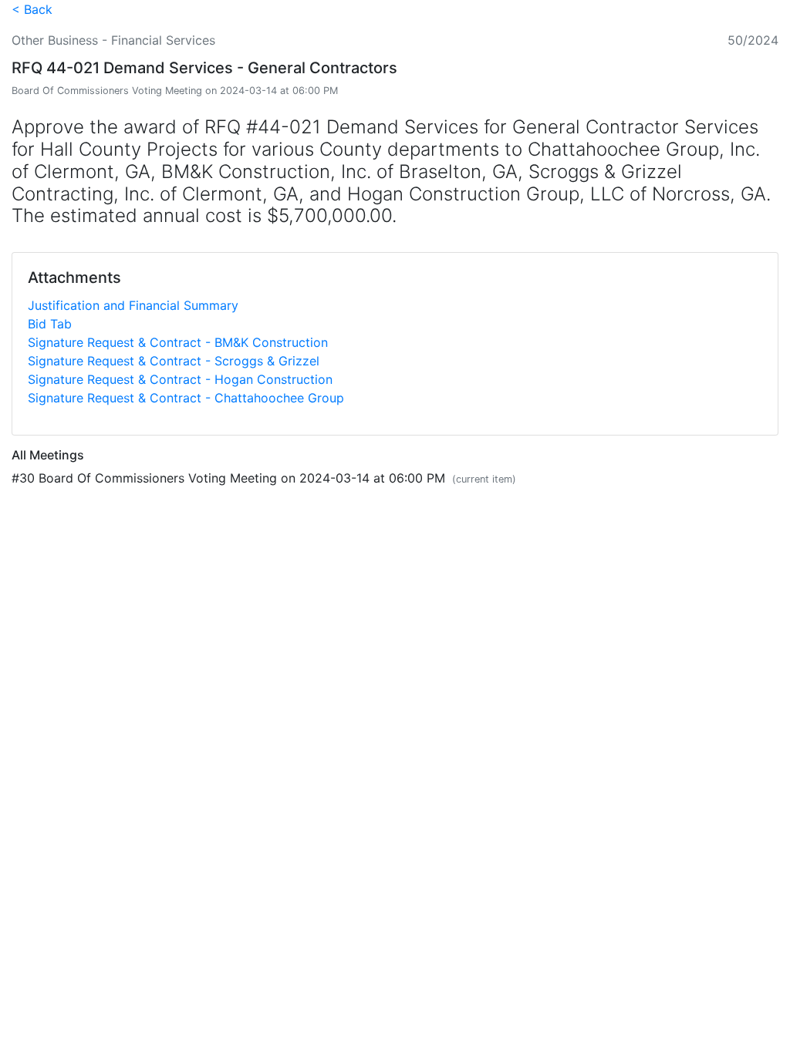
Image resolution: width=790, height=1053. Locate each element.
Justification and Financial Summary (133, 305)
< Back (32, 9)
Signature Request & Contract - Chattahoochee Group (186, 397)
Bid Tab (50, 323)
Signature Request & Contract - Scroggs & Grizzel (173, 360)
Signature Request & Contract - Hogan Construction (180, 379)
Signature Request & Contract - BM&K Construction (178, 342)
